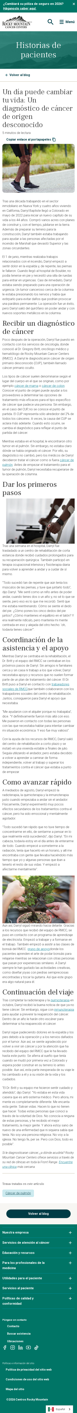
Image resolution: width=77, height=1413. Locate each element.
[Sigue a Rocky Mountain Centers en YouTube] (28, 1347)
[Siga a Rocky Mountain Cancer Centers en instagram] (12, 1347)
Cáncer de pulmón (18, 1193)
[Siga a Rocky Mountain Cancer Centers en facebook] (4, 1347)
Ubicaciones (15, 1341)
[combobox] (59, 1409)
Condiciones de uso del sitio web (27, 1379)
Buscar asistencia (19, 1333)
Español (60, 1409)
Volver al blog (19, 75)
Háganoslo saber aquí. (19, 8)
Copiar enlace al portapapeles (28, 139)
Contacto (13, 1326)
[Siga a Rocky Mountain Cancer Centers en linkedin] (20, 1347)
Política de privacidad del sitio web (29, 1369)
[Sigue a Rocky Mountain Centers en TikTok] (36, 1347)
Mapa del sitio (15, 1389)
